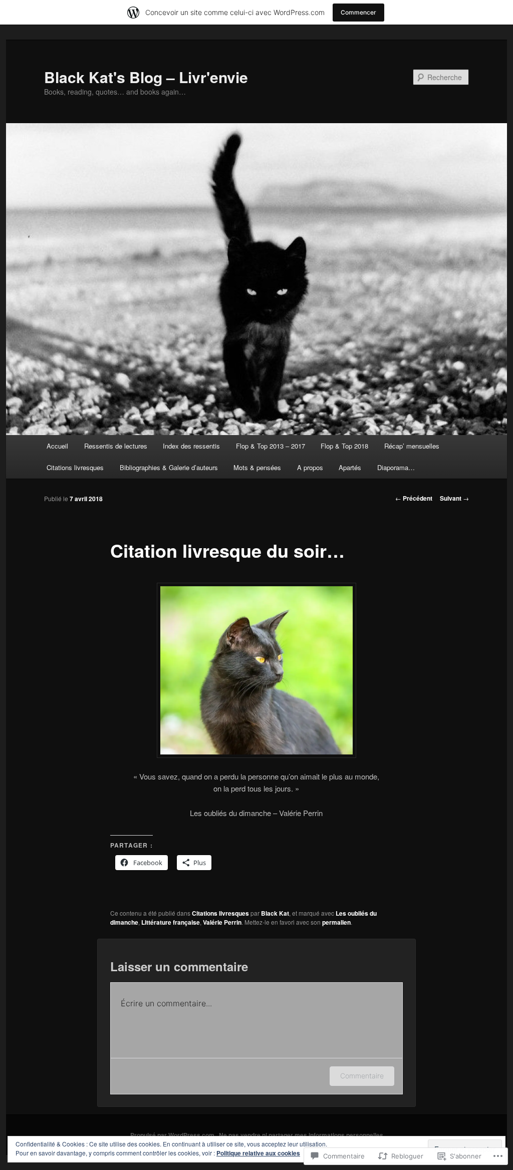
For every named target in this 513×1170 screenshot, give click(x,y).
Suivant (454, 498)
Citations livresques (75, 467)
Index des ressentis (191, 446)
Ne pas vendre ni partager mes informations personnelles (301, 1134)
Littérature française (170, 922)
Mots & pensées (257, 467)
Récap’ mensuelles (411, 446)
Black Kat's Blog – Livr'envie (146, 77)
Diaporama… (396, 467)
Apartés (350, 467)
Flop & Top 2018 (344, 446)
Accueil (57, 446)
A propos (310, 467)
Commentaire (362, 1075)
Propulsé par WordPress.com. (173, 1134)
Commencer (358, 12)
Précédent (413, 498)
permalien (336, 922)
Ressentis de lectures (115, 446)
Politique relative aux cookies (258, 1152)
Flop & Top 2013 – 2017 (270, 446)
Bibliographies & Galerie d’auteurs (169, 467)
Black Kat (275, 913)
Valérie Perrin (222, 922)
